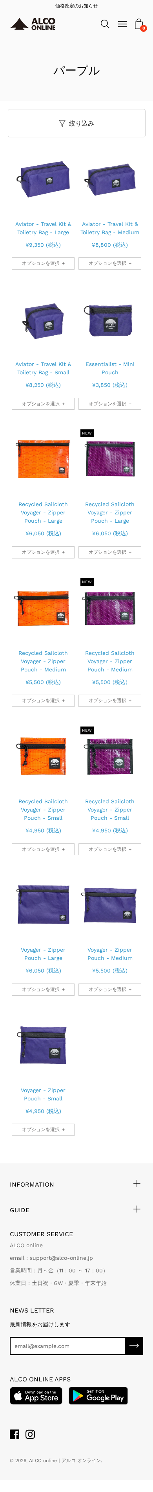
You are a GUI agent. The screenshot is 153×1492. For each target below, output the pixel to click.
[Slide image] (43, 178)
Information (32, 1184)
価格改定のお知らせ (76, 6)
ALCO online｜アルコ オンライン (65, 1460)
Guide (19, 1210)
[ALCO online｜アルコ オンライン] (38, 24)
